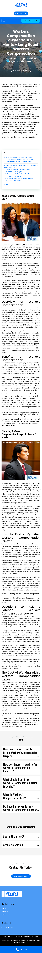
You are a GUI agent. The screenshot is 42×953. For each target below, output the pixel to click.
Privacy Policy (8, 936)
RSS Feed (35, 936)
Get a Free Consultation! (30, 21)
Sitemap (27, 936)
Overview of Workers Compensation (20, 159)
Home (4, 908)
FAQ (7, 184)
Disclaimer (18, 936)
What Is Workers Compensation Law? (19, 157)
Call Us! (23, 949)
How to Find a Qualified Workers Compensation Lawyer (18, 171)
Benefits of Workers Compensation (19, 161)
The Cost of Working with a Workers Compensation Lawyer (19, 179)
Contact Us (6, 914)
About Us (5, 911)
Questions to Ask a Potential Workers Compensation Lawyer (20, 175)
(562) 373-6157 (22, 13)
